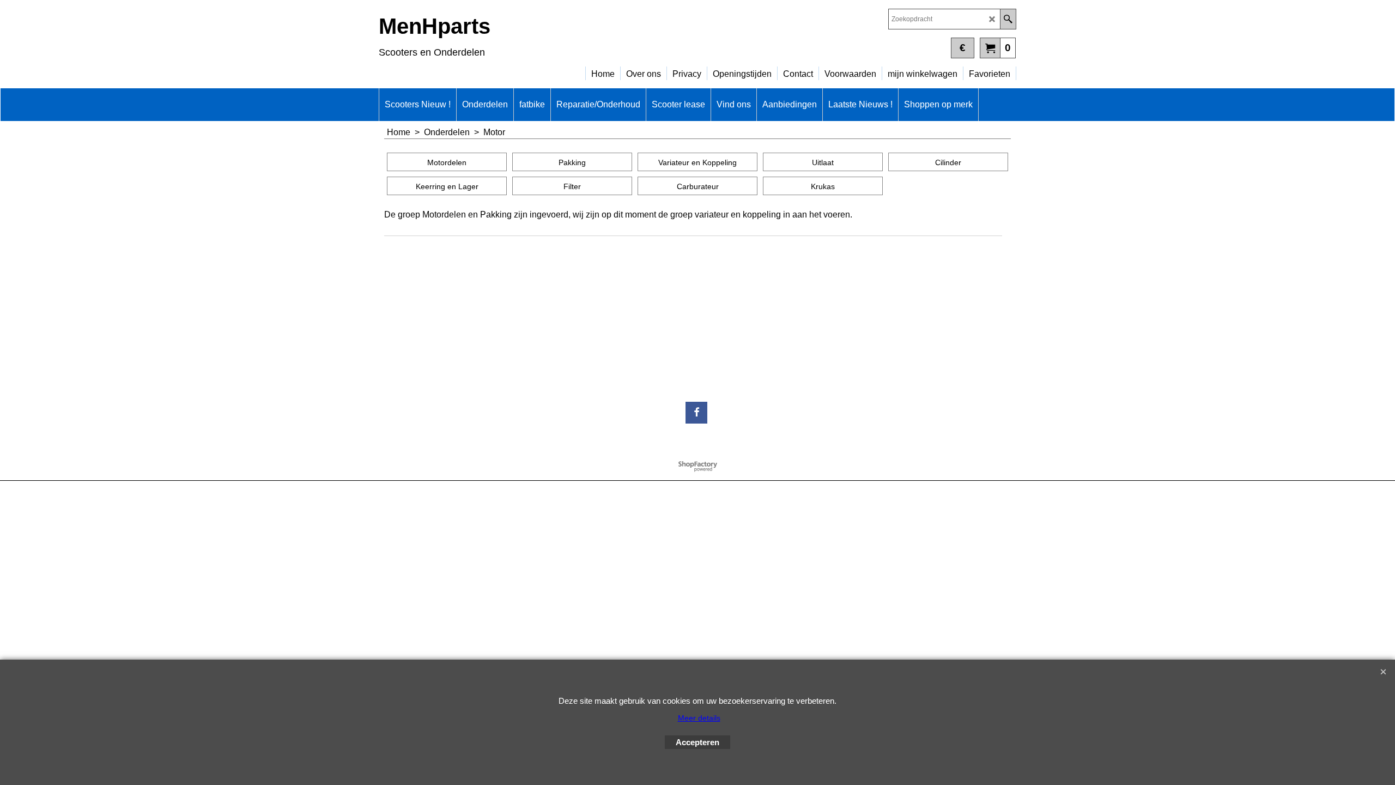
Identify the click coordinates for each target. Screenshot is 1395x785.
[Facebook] (696, 413)
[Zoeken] (1008, 19)
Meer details (699, 718)
